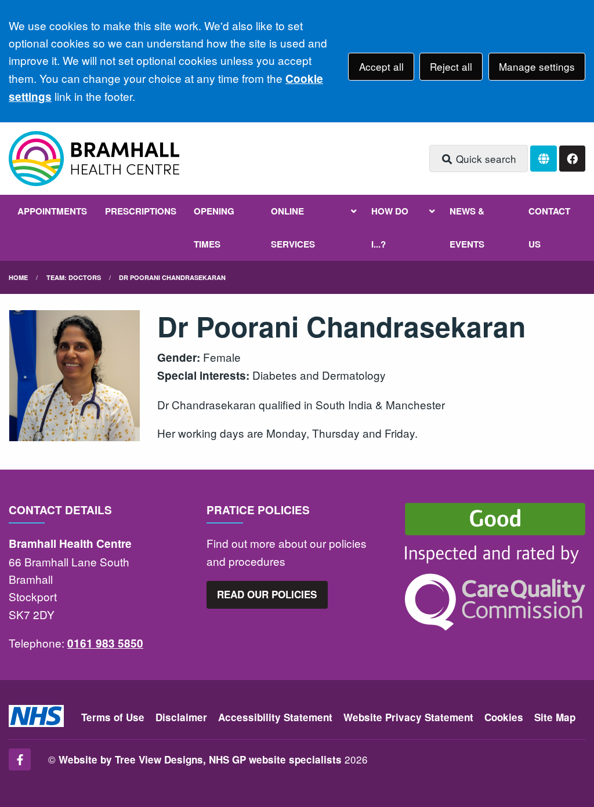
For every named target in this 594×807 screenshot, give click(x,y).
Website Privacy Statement (408, 717)
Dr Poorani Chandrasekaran (172, 277)
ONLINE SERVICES (293, 227)
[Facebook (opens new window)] (20, 759)
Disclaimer (181, 717)
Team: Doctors (73, 277)
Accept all (381, 66)
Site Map (554, 717)
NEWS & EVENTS (467, 227)
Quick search (484, 158)
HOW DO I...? (389, 227)
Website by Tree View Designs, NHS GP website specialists (200, 759)
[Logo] (94, 158)
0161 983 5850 (105, 643)
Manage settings (537, 66)
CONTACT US (549, 227)
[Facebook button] (572, 159)
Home (18, 277)
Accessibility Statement (275, 717)
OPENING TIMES (214, 227)
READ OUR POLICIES (267, 594)
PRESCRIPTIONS (140, 211)
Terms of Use (112, 717)
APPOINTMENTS (52, 211)
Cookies (503, 717)
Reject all (451, 66)
